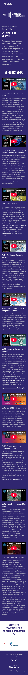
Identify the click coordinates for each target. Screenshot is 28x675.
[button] (25, 3)
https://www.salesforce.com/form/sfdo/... (13, 380)
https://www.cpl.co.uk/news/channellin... (13, 479)
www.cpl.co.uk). (6, 455)
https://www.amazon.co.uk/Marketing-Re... (13, 388)
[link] (7, 4)
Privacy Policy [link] (14, 671)
